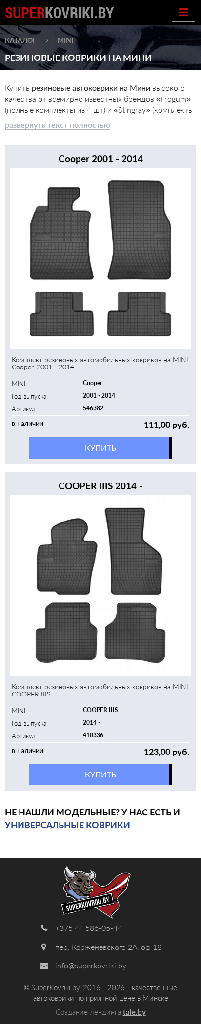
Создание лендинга (101, 1011)
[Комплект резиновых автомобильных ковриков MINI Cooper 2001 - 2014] (100, 258)
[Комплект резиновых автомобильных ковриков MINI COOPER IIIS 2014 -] (100, 585)
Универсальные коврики (67, 824)
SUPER (59, 12)
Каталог (21, 40)
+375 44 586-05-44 (87, 927)
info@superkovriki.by (89, 965)
